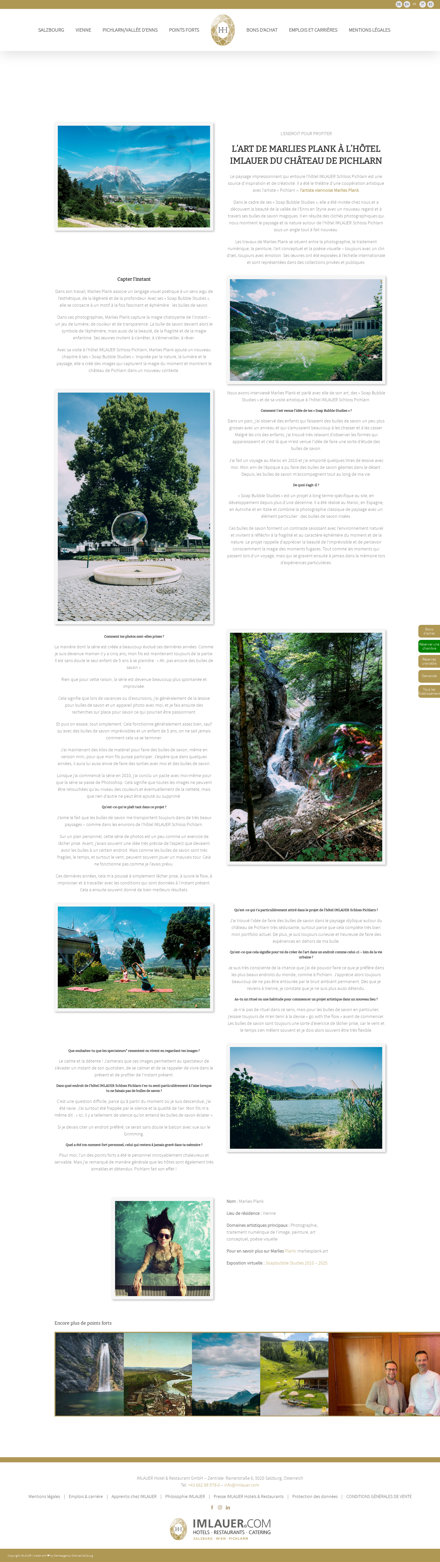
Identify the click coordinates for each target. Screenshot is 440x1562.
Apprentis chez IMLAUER (134, 1496)
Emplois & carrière (86, 1496)
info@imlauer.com (241, 1485)
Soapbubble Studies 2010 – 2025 (296, 1263)
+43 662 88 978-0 (204, 1485)
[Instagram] (220, 1507)
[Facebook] (212, 1507)
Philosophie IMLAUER (185, 1496)
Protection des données (315, 1496)
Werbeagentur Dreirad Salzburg (73, 1555)
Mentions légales (44, 1496)
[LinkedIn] (228, 1507)
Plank (290, 1251)
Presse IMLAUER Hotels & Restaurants (249, 1496)
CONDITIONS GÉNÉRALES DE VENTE (379, 1496)
